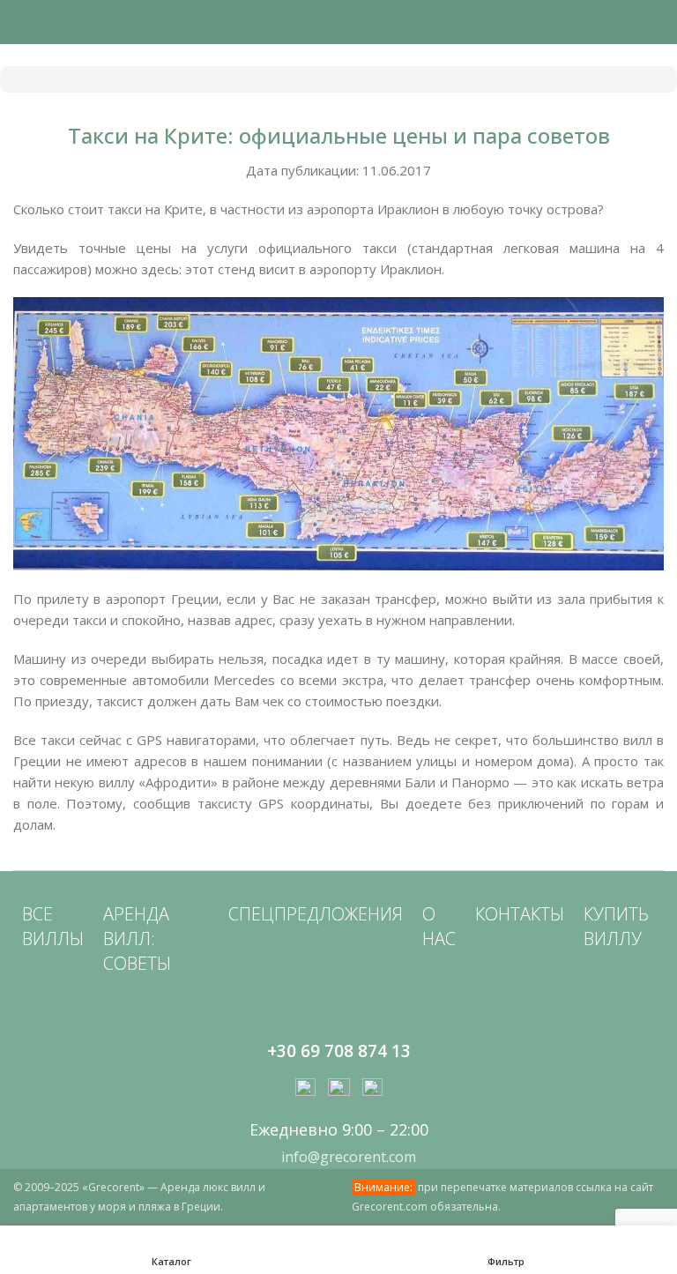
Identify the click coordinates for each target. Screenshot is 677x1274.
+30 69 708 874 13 (339, 1050)
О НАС (439, 926)
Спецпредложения (315, 914)
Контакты (519, 914)
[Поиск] (658, 22)
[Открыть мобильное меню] (20, 22)
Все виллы (53, 926)
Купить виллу (616, 926)
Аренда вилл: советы (137, 938)
